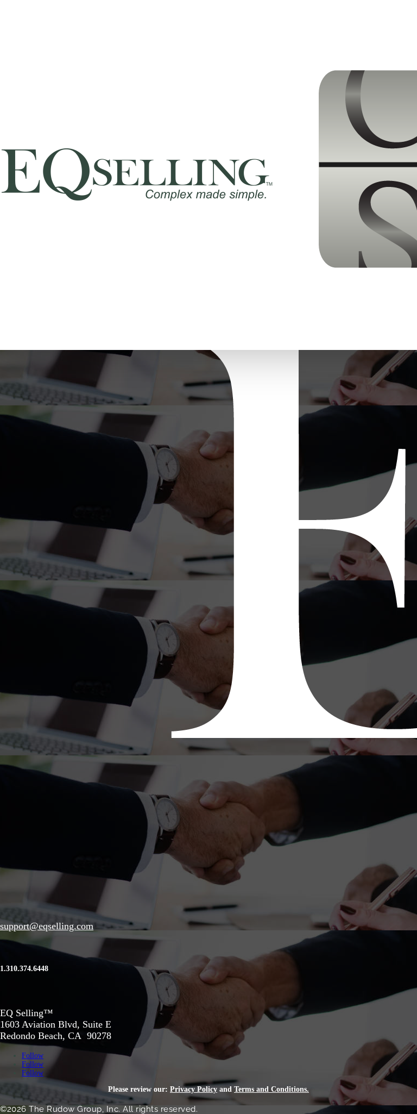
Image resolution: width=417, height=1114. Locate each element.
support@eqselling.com (46, 926)
